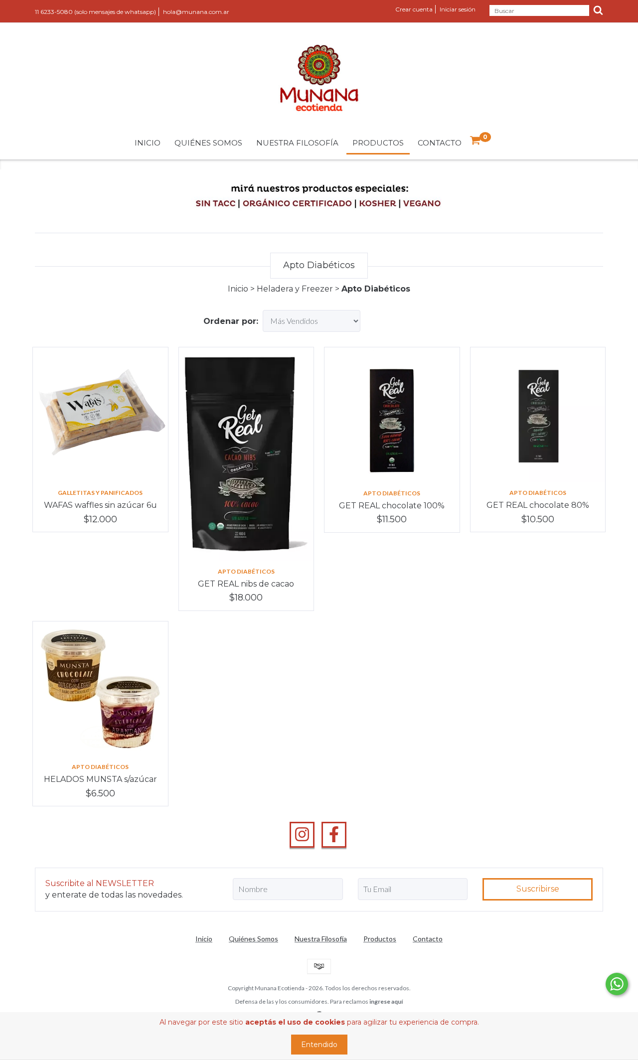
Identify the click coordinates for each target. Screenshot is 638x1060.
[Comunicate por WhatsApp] (617, 984)
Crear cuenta (414, 9)
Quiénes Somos (208, 143)
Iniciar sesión (458, 9)
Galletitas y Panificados (100, 492)
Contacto (440, 143)
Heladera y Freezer (295, 289)
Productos (378, 143)
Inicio (147, 143)
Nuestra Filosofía (297, 143)
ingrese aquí (386, 1001)
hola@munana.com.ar (196, 11)
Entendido (319, 1044)
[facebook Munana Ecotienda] (333, 835)
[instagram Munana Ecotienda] (302, 835)
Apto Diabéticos (246, 571)
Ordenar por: (230, 321)
